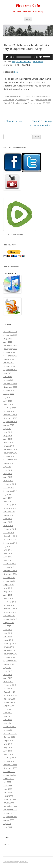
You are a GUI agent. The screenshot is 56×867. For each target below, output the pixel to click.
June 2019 (7, 432)
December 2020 (10, 383)
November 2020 (10, 387)
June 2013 (7, 629)
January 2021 (8, 380)
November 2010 (10, 733)
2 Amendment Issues (34, 96)
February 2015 (9, 563)
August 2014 (8, 584)
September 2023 (10, 335)
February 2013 (9, 643)
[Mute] (40, 56)
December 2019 (10, 414)
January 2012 (8, 688)
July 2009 (7, 782)
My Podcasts (20, 99)
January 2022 (8, 362)
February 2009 (9, 799)
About (6, 844)
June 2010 (7, 744)
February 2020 (9, 407)
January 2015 (8, 567)
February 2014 (9, 601)
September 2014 (10, 581)
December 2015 (10, 536)
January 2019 (8, 446)
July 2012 (7, 667)
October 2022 (9, 352)
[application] (28, 57)
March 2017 (8, 501)
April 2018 (7, 477)
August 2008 (8, 820)
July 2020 (7, 397)
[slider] (47, 56)
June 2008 (7, 827)
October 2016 (9, 511)
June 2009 (7, 785)
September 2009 (10, 775)
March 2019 (8, 442)
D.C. (10, 103)
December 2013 (10, 608)
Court (5, 103)
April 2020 (7, 400)
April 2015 (7, 556)
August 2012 (8, 664)
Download (38, 61)
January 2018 (8, 487)
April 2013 (7, 636)
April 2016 (7, 522)
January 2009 (8, 802)
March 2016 (8, 525)
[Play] (7, 56)
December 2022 (10, 345)
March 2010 (8, 754)
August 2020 (8, 394)
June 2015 (7, 549)
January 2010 (8, 761)
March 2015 (8, 560)
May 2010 (7, 747)
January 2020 (8, 411)
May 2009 (7, 789)
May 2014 (7, 591)
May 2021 (7, 373)
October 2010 (9, 737)
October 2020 (9, 390)
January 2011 (8, 730)
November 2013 (10, 612)
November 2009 (10, 768)
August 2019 (8, 425)
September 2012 (10, 660)
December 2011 (10, 692)
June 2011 (7, 712)
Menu (28, 19)
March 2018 (8, 480)
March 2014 (8, 598)
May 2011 (7, 716)
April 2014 (7, 595)
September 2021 (10, 369)
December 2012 (10, 650)
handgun (17, 103)
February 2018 (9, 484)
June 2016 (7, 518)
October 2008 (9, 813)
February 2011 (9, 726)
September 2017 (10, 491)
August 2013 (8, 622)
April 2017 (7, 498)
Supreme (32, 103)
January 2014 (8, 605)
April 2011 (7, 719)
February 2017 (9, 504)
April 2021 (7, 376)
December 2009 (10, 764)
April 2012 (7, 678)
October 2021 (9, 366)
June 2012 (7, 671)
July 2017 (7, 494)
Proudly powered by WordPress (15, 862)
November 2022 (10, 349)
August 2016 (8, 515)
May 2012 (7, 674)
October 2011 (9, 698)
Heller (24, 103)
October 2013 (9, 615)
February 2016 (9, 529)
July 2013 (7, 626)
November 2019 (10, 418)
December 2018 (10, 449)
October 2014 (9, 577)
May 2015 (7, 553)
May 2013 (7, 633)
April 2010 (7, 750)
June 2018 (7, 470)
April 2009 (7, 792)
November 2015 (10, 539)
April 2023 (7, 342)
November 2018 (10, 452)
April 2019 (7, 439)
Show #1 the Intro (13, 121)
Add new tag (41, 99)
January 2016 (8, 532)
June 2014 (7, 588)
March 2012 (8, 681)
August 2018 (8, 463)
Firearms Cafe (28, 5)
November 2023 (10, 331)
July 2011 (7, 709)
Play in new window (21, 61)
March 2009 (8, 796)
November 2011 (10, 695)
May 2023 (7, 338)
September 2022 (10, 355)
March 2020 (8, 404)
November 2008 (10, 809)
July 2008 (7, 823)
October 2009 (9, 771)
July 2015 (7, 546)
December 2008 (10, 806)
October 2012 (9, 657)
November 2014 (10, 574)
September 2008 (10, 816)
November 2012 (10, 653)
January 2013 (8, 647)
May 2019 (7, 435)
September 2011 (10, 702)
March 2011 (8, 723)
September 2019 (10, 421)
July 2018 (7, 466)
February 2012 (9, 685)
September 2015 (10, 543)
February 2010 (9, 757)
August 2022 (8, 359)
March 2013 (8, 640)
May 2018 (7, 473)
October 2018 (9, 456)
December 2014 (10, 570)
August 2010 (8, 740)
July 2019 (7, 428)
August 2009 (8, 778)
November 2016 (10, 508)
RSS (16, 71)
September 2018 (10, 459)
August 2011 (8, 705)
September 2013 (10, 619)
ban (49, 99)
